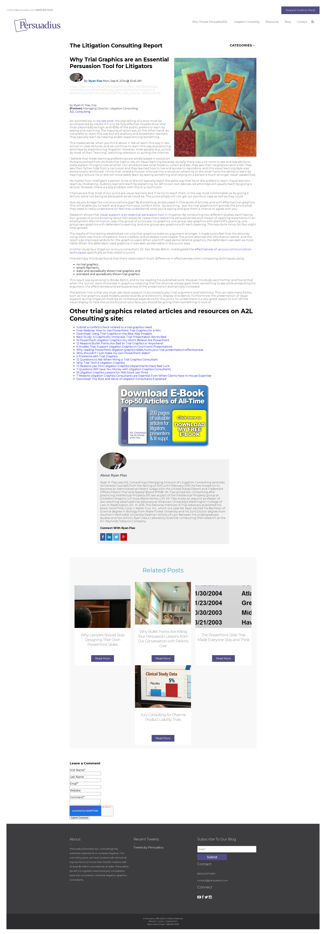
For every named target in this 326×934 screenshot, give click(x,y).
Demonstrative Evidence (134, 90)
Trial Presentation (142, 86)
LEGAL (161, 921)
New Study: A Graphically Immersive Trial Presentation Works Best (121, 337)
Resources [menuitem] (272, 21)
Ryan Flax (95, 81)
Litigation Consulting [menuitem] (246, 21)
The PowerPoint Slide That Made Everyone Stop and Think (223, 637)
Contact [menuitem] (302, 21)
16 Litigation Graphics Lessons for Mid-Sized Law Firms (112, 372)
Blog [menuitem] (288, 21)
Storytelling (119, 93)
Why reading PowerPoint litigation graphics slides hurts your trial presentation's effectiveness (139, 349)
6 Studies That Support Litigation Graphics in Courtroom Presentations (124, 346)
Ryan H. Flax (82, 105)
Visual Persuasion (145, 93)
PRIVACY (153, 921)
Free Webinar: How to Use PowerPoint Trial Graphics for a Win (118, 330)
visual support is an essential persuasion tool (132, 214)
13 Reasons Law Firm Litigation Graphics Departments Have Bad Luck (123, 366)
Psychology (97, 93)
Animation (78, 93)
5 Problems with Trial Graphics (96, 356)
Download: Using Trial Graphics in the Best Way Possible (114, 333)
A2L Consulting (80, 111)
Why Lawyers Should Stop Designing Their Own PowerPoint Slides (102, 640)
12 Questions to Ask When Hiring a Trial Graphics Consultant (117, 359)
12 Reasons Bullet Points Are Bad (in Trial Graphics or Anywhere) (119, 343)
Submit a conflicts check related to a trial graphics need (114, 327)
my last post (105, 120)
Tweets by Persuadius (148, 847)
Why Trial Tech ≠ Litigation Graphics (100, 362)
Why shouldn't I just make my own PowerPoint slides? (113, 353)
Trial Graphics (81, 86)
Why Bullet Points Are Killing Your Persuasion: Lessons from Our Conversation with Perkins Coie (163, 638)
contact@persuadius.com (20, 10)
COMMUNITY (172, 921)
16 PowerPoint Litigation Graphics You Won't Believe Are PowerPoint (122, 340)
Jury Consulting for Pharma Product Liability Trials (163, 717)
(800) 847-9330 (44, 10)
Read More (102, 658)
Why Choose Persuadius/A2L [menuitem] (210, 21)
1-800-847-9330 (172, 924)
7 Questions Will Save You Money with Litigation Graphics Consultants (123, 369)
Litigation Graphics (110, 86)
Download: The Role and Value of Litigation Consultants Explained (121, 379)
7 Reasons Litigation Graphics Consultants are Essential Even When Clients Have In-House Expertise (143, 375)
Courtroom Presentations (91, 90)
